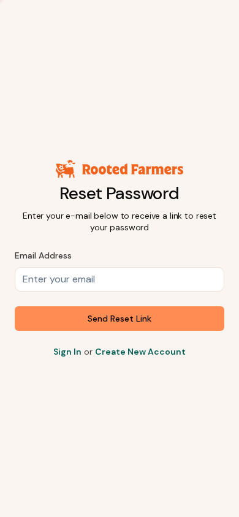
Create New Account (140, 351)
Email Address (43, 255)
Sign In (67, 351)
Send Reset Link (119, 318)
